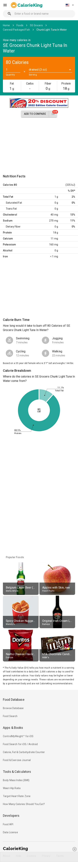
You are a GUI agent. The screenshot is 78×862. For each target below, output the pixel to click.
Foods (20, 25)
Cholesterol (10, 214)
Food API (8, 824)
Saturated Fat (14, 202)
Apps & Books (13, 728)
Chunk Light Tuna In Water (51, 29)
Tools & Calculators (17, 772)
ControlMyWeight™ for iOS (18, 736)
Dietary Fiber (13, 226)
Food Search (10, 716)
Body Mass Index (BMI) (16, 780)
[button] (69, 5)
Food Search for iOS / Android (20, 744)
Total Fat (8, 196)
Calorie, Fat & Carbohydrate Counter (24, 752)
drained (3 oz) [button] (38, 69)
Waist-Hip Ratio (12, 788)
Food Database (13, 699)
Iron (5, 256)
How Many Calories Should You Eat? (24, 804)
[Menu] (5, 5)
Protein (7, 232)
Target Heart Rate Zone (16, 796)
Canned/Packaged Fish (16, 29)
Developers (11, 815)
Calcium (8, 238)
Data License (10, 832)
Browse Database (13, 708)
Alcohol (7, 250)
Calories (8, 184)
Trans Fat (11, 208)
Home (6, 25)
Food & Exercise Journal (17, 760)
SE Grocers (36, 25)
